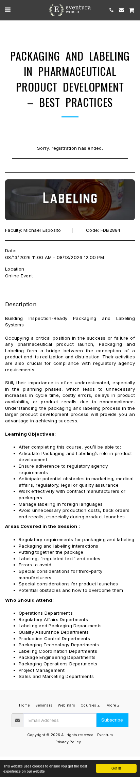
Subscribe (112, 720)
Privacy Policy (68, 742)
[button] (7, 9)
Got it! (116, 768)
